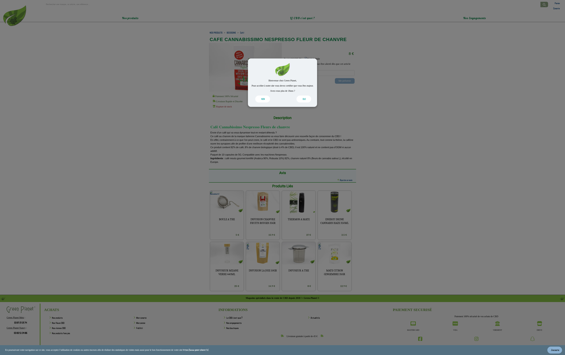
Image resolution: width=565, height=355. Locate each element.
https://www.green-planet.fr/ (195, 350)
